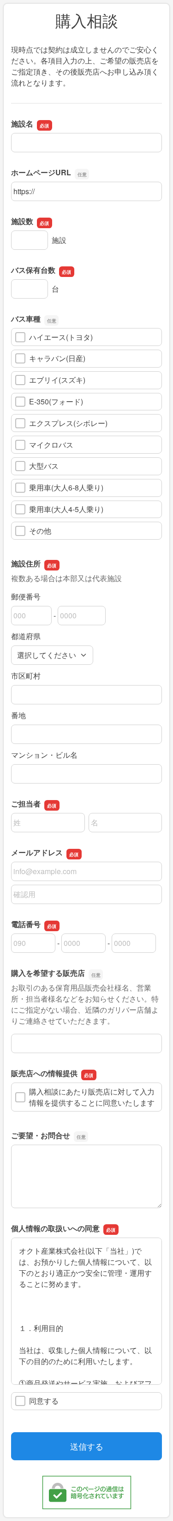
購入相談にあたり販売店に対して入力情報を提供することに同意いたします (92, 1097)
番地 (18, 715)
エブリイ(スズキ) (57, 379)
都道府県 (26, 636)
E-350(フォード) (56, 401)
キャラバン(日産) (57, 358)
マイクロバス (51, 444)
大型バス (44, 466)
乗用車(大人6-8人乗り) (66, 487)
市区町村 (26, 675)
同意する (44, 1400)
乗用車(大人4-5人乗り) (66, 509)
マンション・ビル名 (44, 754)
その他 (40, 530)
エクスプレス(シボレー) (68, 423)
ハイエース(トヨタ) (61, 337)
